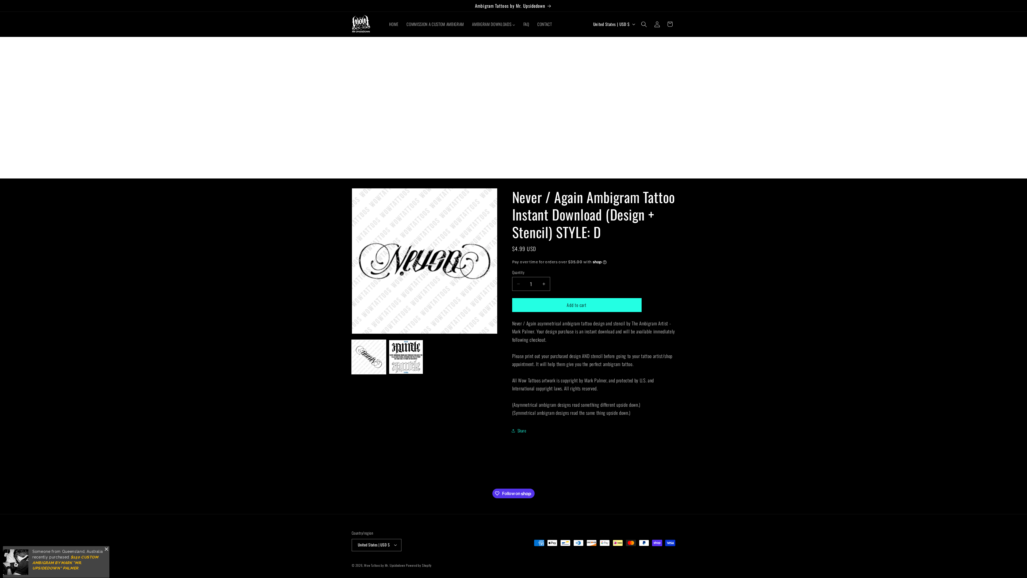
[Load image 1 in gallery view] (369, 357)
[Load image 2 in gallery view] (406, 357)
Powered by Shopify (419, 565)
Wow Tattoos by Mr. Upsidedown (384, 565)
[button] (644, 24)
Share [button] (522, 431)
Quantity (518, 272)
